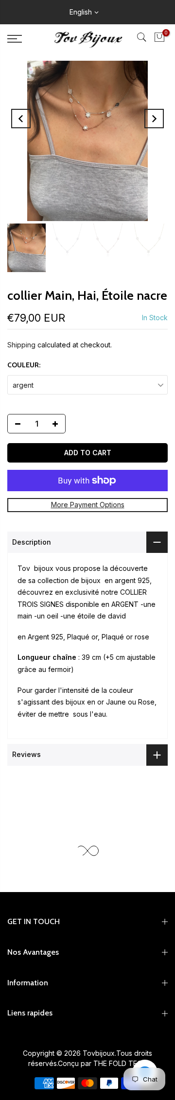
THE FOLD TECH (120, 1063)
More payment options (87, 504)
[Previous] (21, 118)
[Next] (154, 118)
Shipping (21, 345)
